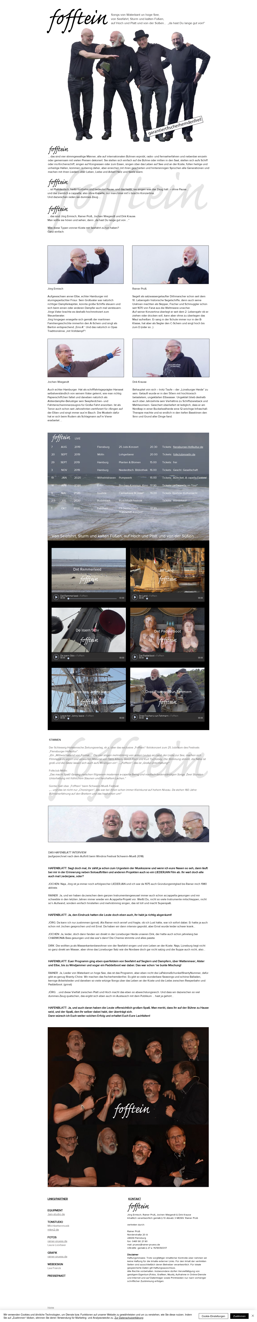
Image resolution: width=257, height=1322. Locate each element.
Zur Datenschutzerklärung (129, 1317)
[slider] (122, 596)
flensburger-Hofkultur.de (188, 446)
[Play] (56, 597)
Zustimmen (239, 1316)
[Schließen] (253, 1316)
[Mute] (118, 596)
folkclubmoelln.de (184, 454)
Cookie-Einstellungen (213, 1316)
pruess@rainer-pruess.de (146, 1244)
